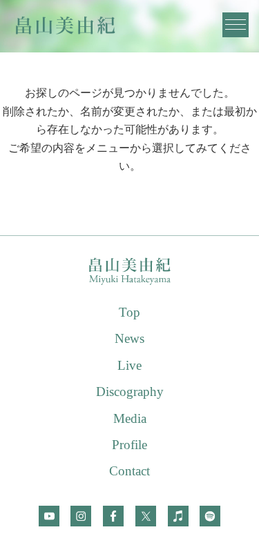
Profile (129, 444)
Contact (129, 471)
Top (129, 312)
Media (129, 418)
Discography (130, 391)
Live (129, 365)
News (129, 338)
